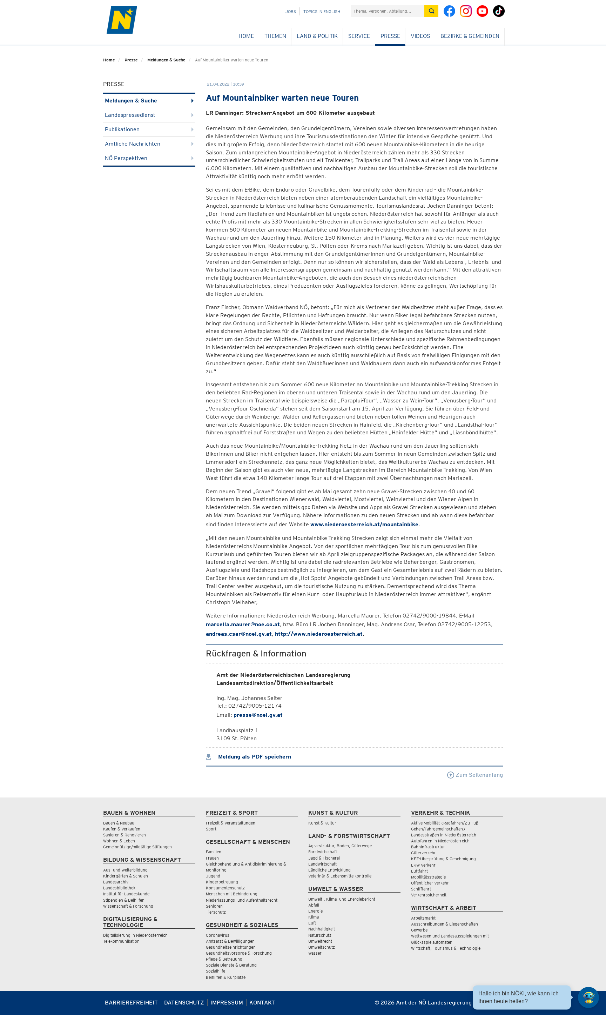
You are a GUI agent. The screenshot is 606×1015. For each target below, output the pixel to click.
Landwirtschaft (322, 864)
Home (246, 36)
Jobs (290, 11)
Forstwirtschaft (322, 851)
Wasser (315, 953)
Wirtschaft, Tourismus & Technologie (445, 948)
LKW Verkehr (423, 865)
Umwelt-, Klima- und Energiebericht (341, 899)
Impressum (226, 1002)
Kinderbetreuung (222, 881)
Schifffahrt (421, 889)
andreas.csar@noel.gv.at (239, 633)
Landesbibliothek (119, 887)
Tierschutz (216, 912)
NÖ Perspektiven (126, 158)
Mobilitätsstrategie (428, 877)
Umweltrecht (320, 941)
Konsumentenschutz (225, 887)
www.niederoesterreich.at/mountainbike (364, 524)
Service (359, 36)
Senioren (214, 906)
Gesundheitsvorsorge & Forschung (239, 953)
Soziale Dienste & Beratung (231, 965)
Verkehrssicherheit (428, 894)
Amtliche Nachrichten (132, 143)
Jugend (213, 876)
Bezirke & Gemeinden (469, 36)
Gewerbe (419, 930)
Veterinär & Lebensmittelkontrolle (339, 876)
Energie (315, 911)
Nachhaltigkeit (321, 928)
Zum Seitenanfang (478, 775)
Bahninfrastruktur (428, 846)
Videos (420, 36)
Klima (313, 917)
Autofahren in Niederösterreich (440, 840)
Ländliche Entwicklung (329, 870)
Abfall (313, 905)
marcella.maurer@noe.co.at (243, 624)
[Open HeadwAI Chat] (588, 997)
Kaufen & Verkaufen (121, 829)
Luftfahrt (419, 871)
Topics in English (321, 11)
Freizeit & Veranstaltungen (230, 823)
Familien (213, 851)
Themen (275, 36)
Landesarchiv (115, 881)
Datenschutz (184, 1002)
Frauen (212, 858)
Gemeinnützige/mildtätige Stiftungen (137, 846)
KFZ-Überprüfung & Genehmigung (443, 858)
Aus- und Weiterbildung (125, 870)
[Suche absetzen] (431, 11)
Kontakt (262, 1002)
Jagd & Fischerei (324, 858)
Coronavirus (217, 935)
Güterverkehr (423, 852)
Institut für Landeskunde (126, 893)
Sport (211, 829)
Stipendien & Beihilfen (123, 900)
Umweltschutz (321, 947)
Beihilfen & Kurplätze (225, 977)
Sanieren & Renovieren (124, 834)
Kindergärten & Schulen (125, 876)
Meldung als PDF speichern (253, 756)
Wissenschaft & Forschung (128, 906)
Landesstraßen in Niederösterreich (443, 834)
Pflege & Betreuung (224, 959)
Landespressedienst (130, 115)
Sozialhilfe (215, 971)
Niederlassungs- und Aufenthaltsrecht (241, 900)
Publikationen (122, 129)
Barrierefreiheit (131, 1002)
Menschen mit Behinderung (231, 893)
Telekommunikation (121, 941)
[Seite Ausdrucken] (497, 1005)
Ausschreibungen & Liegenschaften (444, 924)
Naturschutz (319, 935)
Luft (312, 923)
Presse (390, 36)
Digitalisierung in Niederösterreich (135, 935)
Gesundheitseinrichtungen (231, 947)
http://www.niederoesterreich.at (319, 633)
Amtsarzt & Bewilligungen (230, 941)
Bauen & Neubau (118, 823)
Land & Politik (317, 36)
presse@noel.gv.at (258, 715)
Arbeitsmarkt (423, 918)
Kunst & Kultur (322, 823)
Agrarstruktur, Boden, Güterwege (340, 845)
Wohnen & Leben (119, 840)
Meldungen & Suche (166, 59)
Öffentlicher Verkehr (430, 883)
